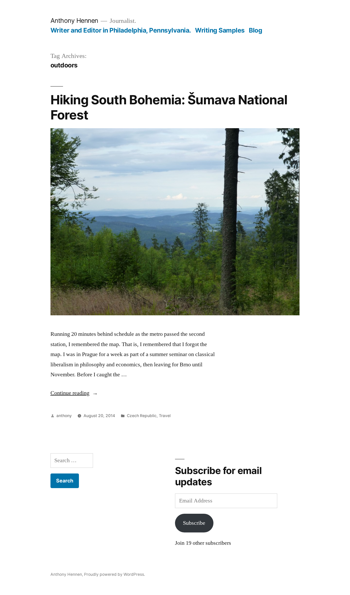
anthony (64, 415)
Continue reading (74, 393)
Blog (255, 30)
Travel (165, 415)
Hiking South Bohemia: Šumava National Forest (168, 107)
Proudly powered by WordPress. (114, 574)
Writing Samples (220, 30)
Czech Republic (142, 415)
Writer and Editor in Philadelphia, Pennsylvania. (120, 30)
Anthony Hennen (74, 20)
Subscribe (194, 523)
